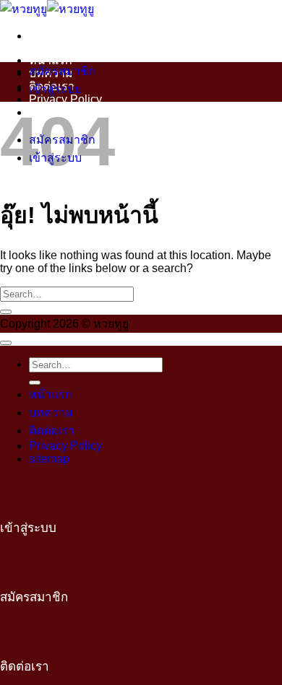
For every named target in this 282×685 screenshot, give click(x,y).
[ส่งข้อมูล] (6, 312)
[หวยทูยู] (47, 9)
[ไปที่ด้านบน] (6, 343)
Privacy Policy (65, 99)
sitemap (49, 459)
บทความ (51, 412)
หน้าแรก (50, 60)
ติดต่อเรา (51, 430)
